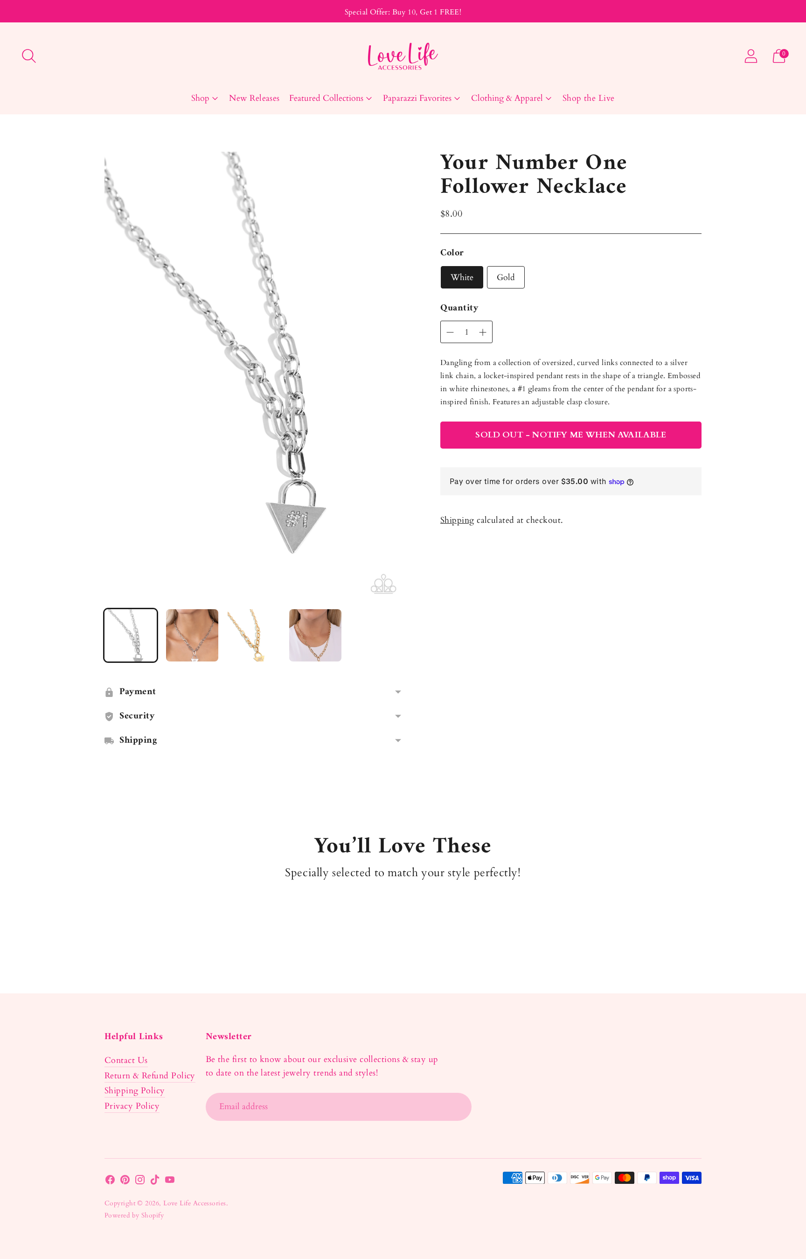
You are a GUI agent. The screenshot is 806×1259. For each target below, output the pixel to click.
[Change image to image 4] (315, 635)
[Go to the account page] (751, 56)
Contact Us (126, 1060)
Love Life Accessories (194, 1203)
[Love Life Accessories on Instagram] (140, 1181)
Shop (200, 98)
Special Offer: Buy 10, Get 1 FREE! (403, 12)
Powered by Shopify (134, 1215)
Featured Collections (326, 98)
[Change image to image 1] (130, 635)
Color (452, 253)
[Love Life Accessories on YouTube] (169, 1181)
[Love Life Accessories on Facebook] (110, 1181)
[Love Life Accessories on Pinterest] (125, 1181)
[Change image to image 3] (254, 635)
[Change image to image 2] (192, 635)
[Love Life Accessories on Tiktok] (154, 1181)
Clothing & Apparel (507, 98)
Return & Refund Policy (149, 1076)
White (462, 277)
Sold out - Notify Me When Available (570, 435)
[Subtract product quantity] (482, 332)
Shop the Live (589, 98)
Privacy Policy (132, 1106)
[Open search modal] (29, 56)
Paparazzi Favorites (417, 98)
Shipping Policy (134, 1091)
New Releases (254, 98)
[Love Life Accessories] (403, 56)
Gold (506, 277)
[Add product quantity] (450, 332)
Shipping (457, 520)
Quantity (459, 308)
